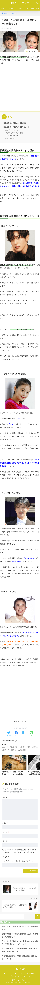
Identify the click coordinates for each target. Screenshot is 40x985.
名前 (5, 823)
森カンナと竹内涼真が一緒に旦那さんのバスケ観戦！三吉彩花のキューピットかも (20, 942)
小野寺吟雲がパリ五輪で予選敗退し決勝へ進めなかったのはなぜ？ (20, 935)
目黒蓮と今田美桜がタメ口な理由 (14, 123)
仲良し (29, 747)
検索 (37, 916)
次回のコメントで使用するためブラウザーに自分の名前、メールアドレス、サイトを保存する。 (21, 851)
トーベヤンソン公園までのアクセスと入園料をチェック (20, 928)
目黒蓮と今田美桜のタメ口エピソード (16, 127)
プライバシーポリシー (19, 980)
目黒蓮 (23, 750)
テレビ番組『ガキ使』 (12, 135)
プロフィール (29, 8)
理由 (35, 747)
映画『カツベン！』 (11, 130)
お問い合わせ (31, 973)
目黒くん (6, 750)
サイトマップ (25, 976)
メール (5, 832)
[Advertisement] (20, 87)
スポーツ (20, 8)
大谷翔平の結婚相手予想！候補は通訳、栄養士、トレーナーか (20, 957)
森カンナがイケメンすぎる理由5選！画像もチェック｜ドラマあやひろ (19, 950)
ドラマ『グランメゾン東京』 (14, 133)
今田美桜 (22, 747)
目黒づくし (15, 750)
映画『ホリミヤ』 (11, 138)
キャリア (4, 8)
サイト (4, 841)
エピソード (7, 747)
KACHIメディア (20, 3)
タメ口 (15, 747)
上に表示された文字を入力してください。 (18, 861)
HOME (21, 969)
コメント (6, 797)
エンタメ (12, 8)
